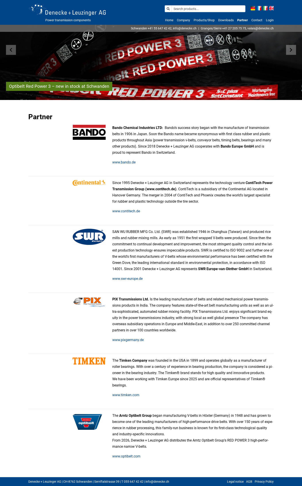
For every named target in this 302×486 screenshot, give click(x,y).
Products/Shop (204, 20)
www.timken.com (125, 395)
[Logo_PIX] (89, 302)
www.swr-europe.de (127, 279)
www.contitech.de (126, 211)
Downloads (226, 20)
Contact (256, 20)
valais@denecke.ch (260, 28)
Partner (242, 20)
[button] (15, 50)
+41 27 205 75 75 (234, 28)
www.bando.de (124, 162)
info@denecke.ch (185, 28)
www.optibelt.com (126, 456)
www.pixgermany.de (128, 340)
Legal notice (235, 481)
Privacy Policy (264, 481)
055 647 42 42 (133, 481)
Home (169, 20)
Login (270, 20)
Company (183, 20)
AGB (249, 481)
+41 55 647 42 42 (160, 28)
